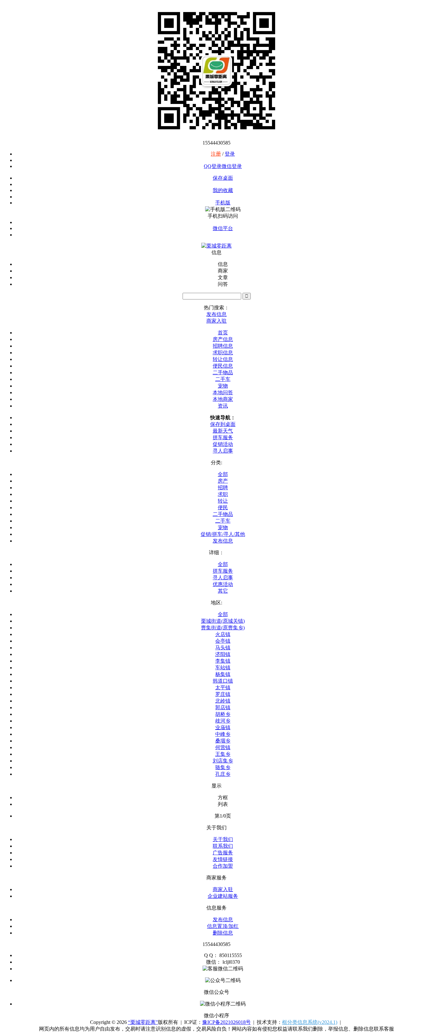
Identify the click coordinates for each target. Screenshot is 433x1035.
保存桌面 (223, 178)
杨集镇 (222, 674)
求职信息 (223, 352)
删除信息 (223, 932)
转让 (223, 501)
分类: (216, 462)
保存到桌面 (223, 424)
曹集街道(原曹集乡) (223, 627)
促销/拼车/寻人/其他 (223, 534)
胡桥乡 (222, 714)
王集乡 (222, 754)
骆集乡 (222, 767)
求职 (223, 494)
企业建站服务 (223, 896)
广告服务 (223, 852)
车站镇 (222, 667)
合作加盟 (223, 866)
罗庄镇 (222, 694)
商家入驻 (223, 889)
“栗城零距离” (143, 1022)
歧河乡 (222, 720)
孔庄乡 (222, 774)
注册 (216, 154)
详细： (216, 552)
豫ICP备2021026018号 (226, 1022)
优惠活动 (223, 584)
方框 (223, 797)
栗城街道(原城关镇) (223, 621)
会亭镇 (222, 641)
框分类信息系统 (309, 1022)
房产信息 (223, 339)
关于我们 (223, 839)
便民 (223, 507)
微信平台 (223, 228)
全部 (223, 474)
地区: (216, 602)
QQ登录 (213, 166)
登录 (230, 154)
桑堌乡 (222, 740)
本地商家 (223, 399)
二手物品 (223, 372)
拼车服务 (223, 437)
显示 (216, 785)
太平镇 (222, 687)
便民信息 (223, 366)
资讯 (223, 405)
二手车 (222, 379)
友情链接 (223, 859)
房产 (223, 481)
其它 (223, 591)
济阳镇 (222, 654)
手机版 (222, 202)
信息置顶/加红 (223, 926)
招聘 (223, 487)
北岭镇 (222, 701)
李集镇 (222, 661)
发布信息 (223, 540)
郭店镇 (222, 707)
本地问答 (223, 392)
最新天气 (223, 431)
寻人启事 (223, 450)
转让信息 (223, 359)
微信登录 (232, 166)
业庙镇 (222, 727)
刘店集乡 (223, 760)
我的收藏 (223, 190)
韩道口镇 (223, 681)
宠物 (223, 386)
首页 (223, 332)
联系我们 (223, 846)
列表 (223, 804)
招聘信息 (223, 346)
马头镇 (222, 647)
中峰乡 (222, 734)
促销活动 (223, 444)
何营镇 (222, 747)
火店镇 (222, 634)
